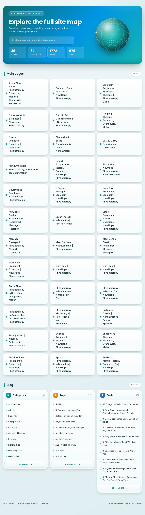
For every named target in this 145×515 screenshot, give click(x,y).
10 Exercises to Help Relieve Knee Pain (119, 452)
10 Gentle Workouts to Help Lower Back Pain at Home (118, 461)
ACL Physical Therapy (66, 445)
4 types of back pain (65, 421)
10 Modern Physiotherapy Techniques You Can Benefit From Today (120, 478)
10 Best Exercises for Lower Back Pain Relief (120, 420)
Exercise (12, 439)
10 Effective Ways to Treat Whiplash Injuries (119, 443)
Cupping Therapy (16, 433)
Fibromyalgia (14, 445)
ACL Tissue (61, 456)
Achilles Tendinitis (64, 439)
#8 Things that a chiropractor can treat (120, 404)
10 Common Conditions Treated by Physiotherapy (119, 429)
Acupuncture (14, 404)
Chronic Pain (14, 427)
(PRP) (58, 404)
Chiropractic (14, 421)
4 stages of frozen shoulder (69, 416)
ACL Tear (60, 450)
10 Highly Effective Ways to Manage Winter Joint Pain (119, 470)
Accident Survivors (64, 433)
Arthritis (11, 410)
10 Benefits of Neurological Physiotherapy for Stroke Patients (118, 411)
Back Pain (13, 416)
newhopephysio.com (118, 503)
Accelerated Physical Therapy (70, 427)
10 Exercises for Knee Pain (68, 410)
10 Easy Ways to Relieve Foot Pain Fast (121, 436)
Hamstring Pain (15, 450)
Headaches (13, 456)
